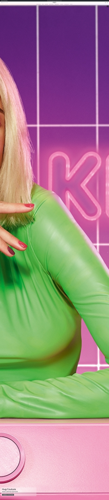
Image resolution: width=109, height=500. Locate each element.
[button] (107, 6)
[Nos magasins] (1, 0)
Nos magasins (5, 0)
